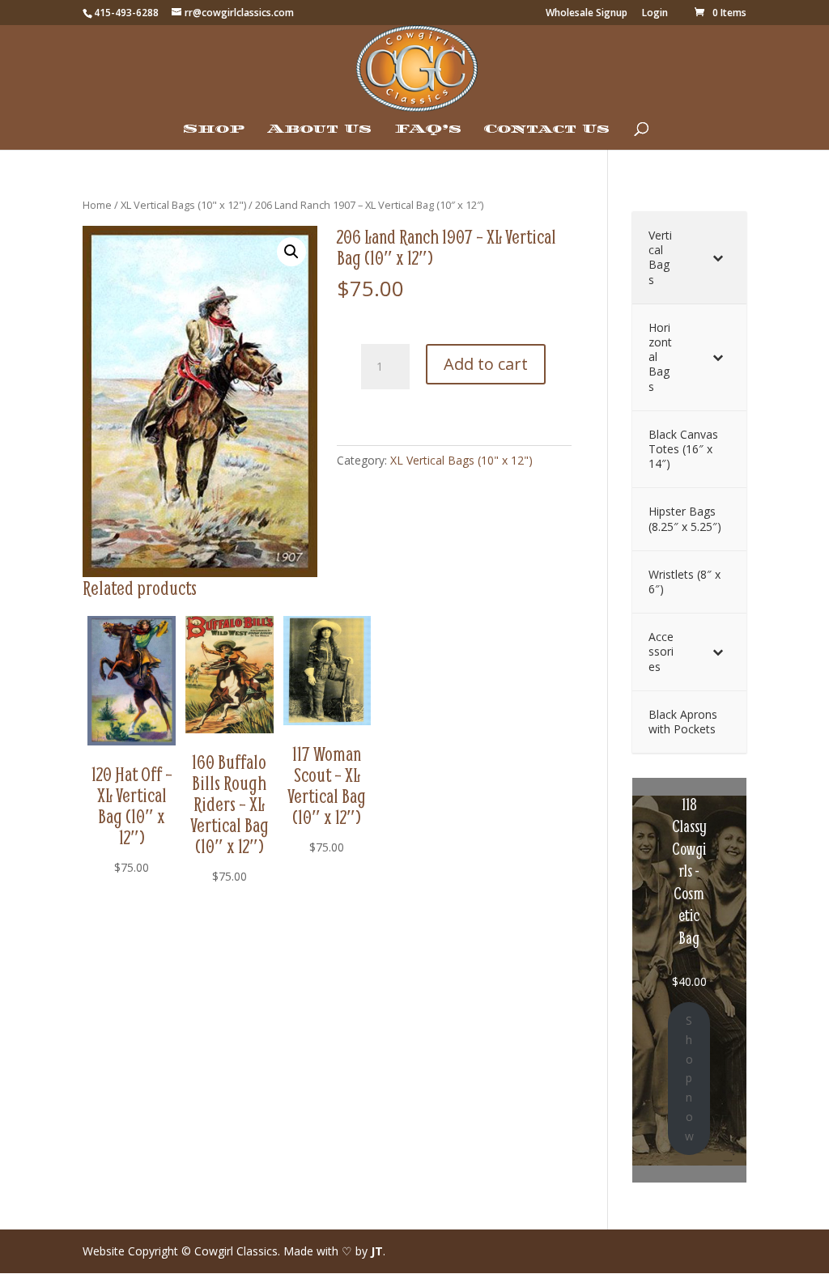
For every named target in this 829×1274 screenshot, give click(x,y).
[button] (291, 251)
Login (655, 13)
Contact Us (547, 129)
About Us (319, 129)
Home (97, 204)
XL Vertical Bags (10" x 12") (183, 204)
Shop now (689, 1078)
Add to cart (486, 364)
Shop (213, 129)
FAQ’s (427, 129)
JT (377, 1251)
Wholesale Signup (586, 13)
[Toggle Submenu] (718, 258)
